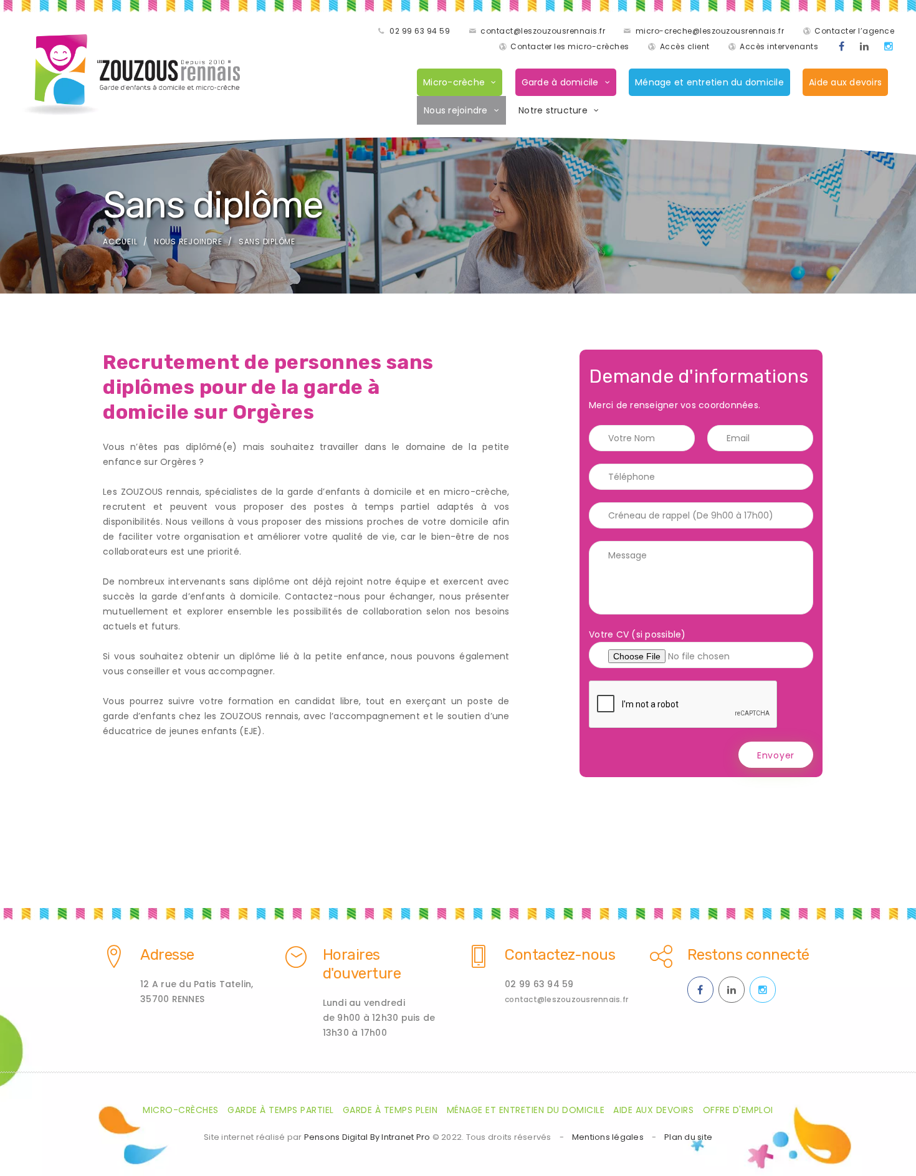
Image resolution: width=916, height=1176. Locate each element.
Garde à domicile (560, 82)
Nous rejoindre (456, 110)
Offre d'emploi (738, 1110)
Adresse (167, 954)
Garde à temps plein (390, 1110)
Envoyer (775, 755)
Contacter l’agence (854, 31)
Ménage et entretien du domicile (709, 82)
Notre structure (553, 110)
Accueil (120, 241)
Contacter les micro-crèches (569, 46)
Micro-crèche (454, 82)
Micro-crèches (181, 1110)
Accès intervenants (779, 46)
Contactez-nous (560, 954)
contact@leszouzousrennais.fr (542, 31)
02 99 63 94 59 (419, 31)
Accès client (685, 46)
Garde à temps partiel (280, 1110)
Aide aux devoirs (845, 82)
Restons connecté (748, 954)
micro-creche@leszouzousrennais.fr (710, 31)
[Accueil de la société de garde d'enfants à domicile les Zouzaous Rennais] (131, 74)
